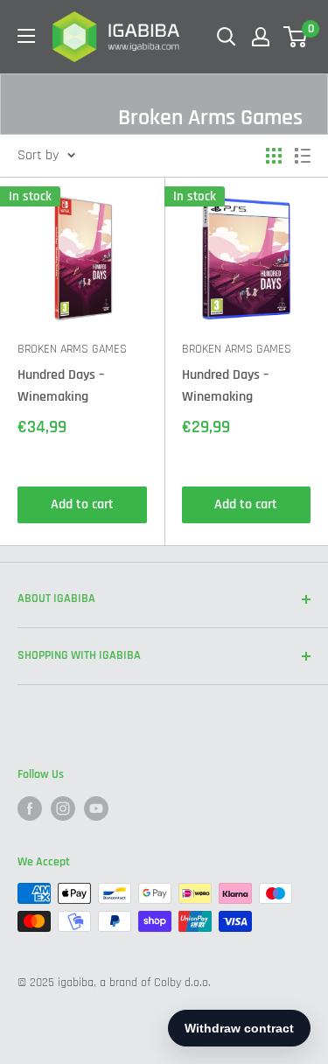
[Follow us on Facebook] (29, 808)
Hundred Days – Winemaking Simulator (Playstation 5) (225, 387)
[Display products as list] (303, 156)
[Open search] (226, 36)
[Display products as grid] (274, 156)
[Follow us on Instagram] (63, 808)
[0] (296, 36)
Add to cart (82, 504)
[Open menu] (26, 36)
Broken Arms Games (72, 349)
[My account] (260, 36)
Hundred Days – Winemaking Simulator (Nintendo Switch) (75, 387)
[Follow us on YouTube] (96, 808)
